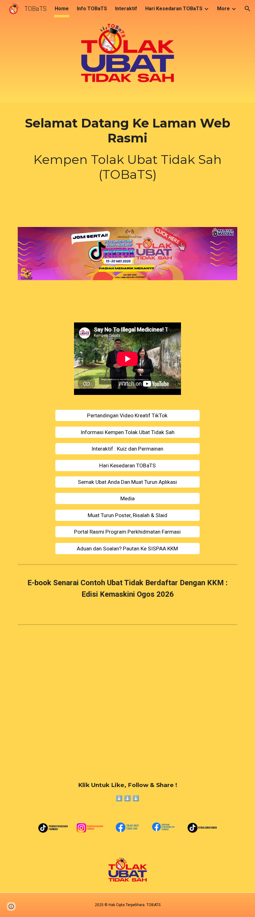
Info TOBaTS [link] (92, 9)
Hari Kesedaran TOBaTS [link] (173, 9)
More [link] (223, 9)
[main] (127, 149)
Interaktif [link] (126, 9)
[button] (247, 8)
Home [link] (62, 9)
